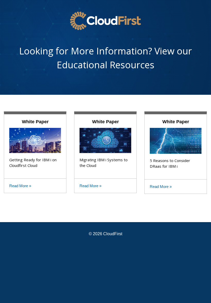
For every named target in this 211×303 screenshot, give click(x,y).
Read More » (20, 186)
